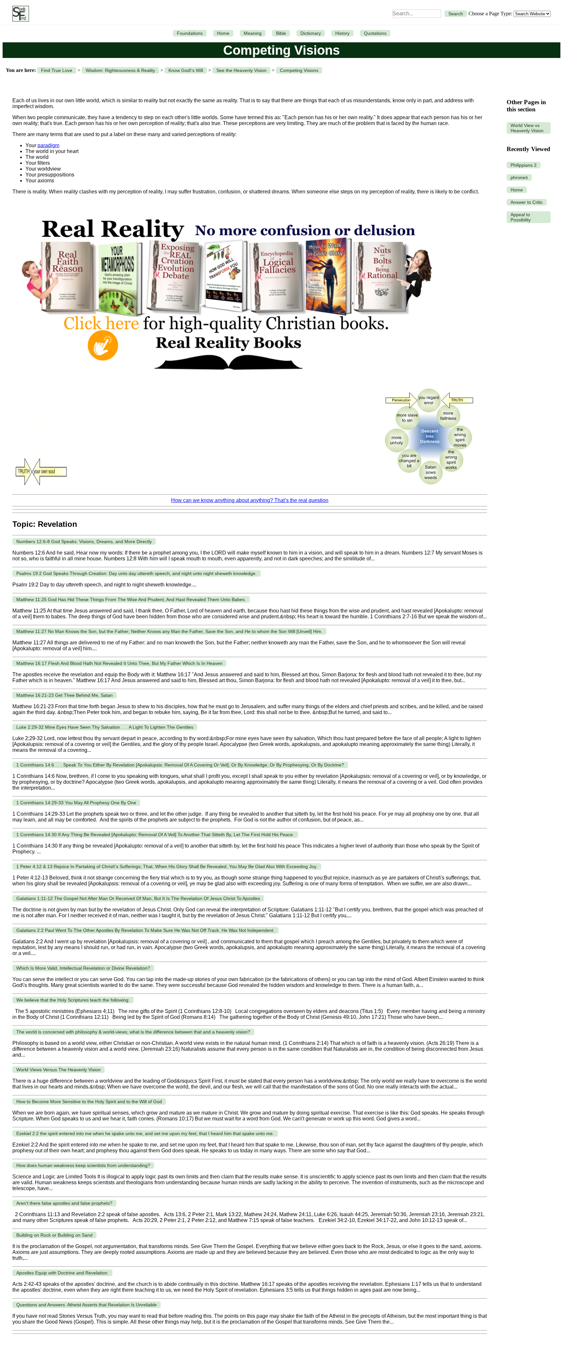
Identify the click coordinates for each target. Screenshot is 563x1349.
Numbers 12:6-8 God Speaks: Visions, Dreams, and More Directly (84, 541)
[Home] (19, 13)
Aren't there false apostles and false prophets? (64, 1203)
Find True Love (56, 70)
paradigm (48, 145)
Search (455, 13)
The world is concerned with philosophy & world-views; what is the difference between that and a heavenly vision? (133, 1031)
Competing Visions (299, 70)
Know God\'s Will (185, 70)
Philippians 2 (524, 165)
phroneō (519, 177)
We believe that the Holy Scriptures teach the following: (73, 1000)
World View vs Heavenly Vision (527, 128)
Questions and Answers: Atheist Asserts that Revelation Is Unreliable (86, 1304)
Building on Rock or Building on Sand (54, 1235)
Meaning (253, 33)
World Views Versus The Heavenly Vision (58, 1069)
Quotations (375, 33)
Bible (281, 33)
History (342, 33)
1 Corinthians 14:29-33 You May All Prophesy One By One (76, 802)
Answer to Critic (527, 202)
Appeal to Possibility (521, 217)
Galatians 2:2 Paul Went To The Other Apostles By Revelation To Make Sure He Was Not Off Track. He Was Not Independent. (145, 930)
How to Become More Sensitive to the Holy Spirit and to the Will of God (89, 1101)
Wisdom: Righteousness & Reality (120, 70)
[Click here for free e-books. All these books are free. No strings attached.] (226, 379)
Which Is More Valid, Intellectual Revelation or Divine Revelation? (83, 968)
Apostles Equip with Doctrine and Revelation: (62, 1272)
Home (223, 33)
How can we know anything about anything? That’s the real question (249, 500)
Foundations (190, 33)
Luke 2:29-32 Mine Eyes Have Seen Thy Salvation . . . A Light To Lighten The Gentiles (104, 727)
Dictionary (310, 33)
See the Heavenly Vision (241, 70)
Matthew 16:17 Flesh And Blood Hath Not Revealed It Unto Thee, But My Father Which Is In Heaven (119, 663)
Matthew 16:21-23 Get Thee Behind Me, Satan (64, 695)
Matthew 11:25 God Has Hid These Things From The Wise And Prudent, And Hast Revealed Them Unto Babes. (131, 599)
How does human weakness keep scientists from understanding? (83, 1165)
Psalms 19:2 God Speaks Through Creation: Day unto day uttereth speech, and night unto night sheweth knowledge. (136, 573)
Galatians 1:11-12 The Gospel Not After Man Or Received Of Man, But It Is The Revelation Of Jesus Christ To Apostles (138, 898)
